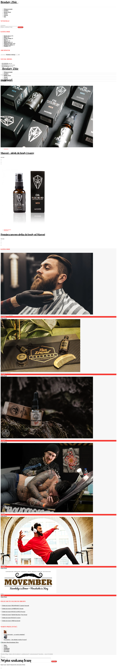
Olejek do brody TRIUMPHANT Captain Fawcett (15, 605)
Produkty (6, 10)
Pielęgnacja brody (8, 9)
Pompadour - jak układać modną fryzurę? (15, 639)
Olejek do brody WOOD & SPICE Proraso (13, 611)
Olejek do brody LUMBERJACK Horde (12, 608)
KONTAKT (6, 649)
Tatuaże (6, 13)
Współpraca (7, 648)
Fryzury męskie (7, 38)
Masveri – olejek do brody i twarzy (17, 153)
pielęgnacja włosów (8, 44)
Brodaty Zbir (9, 2)
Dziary (5, 37)
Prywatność (6, 651)
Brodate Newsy (7, 12)
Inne (5, 16)
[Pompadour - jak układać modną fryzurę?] (5, 638)
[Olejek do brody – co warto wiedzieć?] (5, 633)
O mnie (5, 646)
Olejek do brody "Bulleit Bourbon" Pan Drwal (14, 614)
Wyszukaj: (3, 25)
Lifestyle (6, 15)
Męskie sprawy (7, 42)
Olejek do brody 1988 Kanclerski (11, 620)
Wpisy (5, 645)
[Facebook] (1, 83)
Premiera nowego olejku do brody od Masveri (23, 234)
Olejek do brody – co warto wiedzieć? (14, 634)
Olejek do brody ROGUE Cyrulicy (11, 617)
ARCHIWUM (3, 54)
